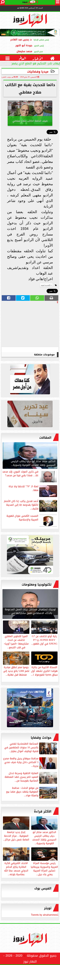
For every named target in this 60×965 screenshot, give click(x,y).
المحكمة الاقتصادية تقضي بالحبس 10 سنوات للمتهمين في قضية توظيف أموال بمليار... (21, 748)
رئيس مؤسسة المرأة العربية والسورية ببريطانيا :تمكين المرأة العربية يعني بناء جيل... (44, 868)
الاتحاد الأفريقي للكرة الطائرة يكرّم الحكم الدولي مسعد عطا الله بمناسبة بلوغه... (16, 868)
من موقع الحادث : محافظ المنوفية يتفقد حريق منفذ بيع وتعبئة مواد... (22, 792)
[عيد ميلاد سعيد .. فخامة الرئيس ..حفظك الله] (30, 380)
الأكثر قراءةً (42, 811)
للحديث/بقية (45, 285)
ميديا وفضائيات (37, 71)
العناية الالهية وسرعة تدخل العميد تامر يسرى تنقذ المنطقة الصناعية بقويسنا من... (21, 777)
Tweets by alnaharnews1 (44, 914)
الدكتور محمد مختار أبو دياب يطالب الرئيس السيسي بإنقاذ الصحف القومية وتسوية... (44, 837)
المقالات (45, 437)
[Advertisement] (35, 325)
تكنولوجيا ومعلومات (36, 584)
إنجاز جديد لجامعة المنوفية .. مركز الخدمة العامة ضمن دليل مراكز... (16, 836)
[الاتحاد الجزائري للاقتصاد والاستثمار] (30, 415)
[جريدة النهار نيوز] (30, 555)
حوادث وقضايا (41, 737)
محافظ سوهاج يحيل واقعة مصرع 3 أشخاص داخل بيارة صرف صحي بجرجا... (20, 762)
